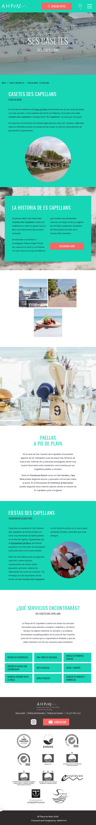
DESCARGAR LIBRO (67, 246)
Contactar (60, 722)
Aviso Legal (20, 713)
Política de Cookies (55, 713)
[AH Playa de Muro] (14, 6)
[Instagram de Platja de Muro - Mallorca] (33, 722)
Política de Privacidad (36, 713)
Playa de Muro (41, 109)
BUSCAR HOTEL (59, 6)
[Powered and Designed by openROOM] (62, 820)
